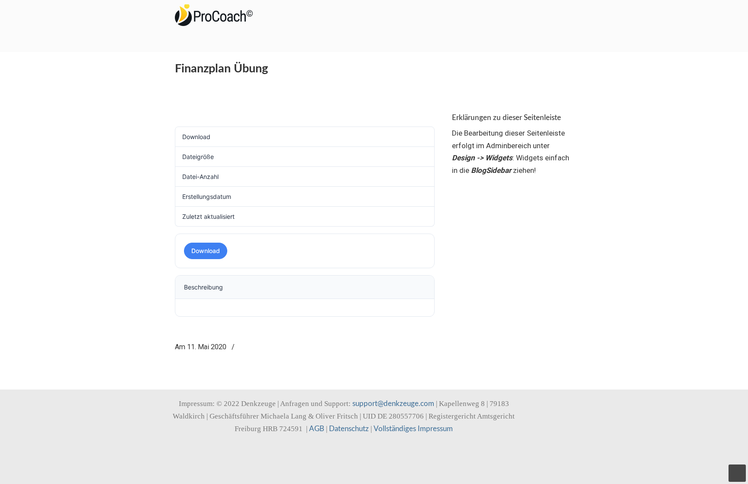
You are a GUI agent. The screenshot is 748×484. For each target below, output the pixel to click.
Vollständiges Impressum (413, 428)
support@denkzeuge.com (393, 403)
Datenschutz (349, 428)
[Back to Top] (737, 473)
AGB (316, 428)
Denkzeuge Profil (218, 15)
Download (205, 250)
